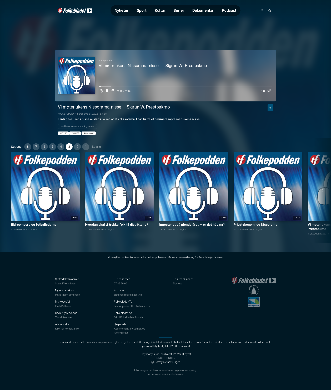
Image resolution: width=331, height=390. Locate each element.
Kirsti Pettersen (63, 306)
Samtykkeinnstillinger (167, 362)
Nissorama (88, 133)
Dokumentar (203, 10)
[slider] (185, 87)
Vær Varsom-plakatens (99, 342)
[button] (107, 91)
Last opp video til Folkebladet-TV (132, 306)
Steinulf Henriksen (65, 283)
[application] (165, 75)
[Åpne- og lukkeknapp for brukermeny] (262, 10)
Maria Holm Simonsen (67, 294)
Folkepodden (66, 113)
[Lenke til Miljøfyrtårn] (253, 302)
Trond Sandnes (63, 317)
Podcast (229, 10)
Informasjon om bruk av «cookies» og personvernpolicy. (165, 370)
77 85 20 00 (120, 283)
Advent (63, 133)
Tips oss (177, 283)
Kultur (160, 10)
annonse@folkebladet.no (128, 294)
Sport (142, 10)
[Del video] (270, 107)
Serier (178, 10)
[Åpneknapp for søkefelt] (269, 10)
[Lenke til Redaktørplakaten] (254, 290)
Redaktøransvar (161, 342)
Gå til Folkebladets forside (128, 317)
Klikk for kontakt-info (67, 328)
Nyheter (121, 10)
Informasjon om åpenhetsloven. (165, 374)
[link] (75, 10)
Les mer (218, 257)
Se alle (96, 146)
